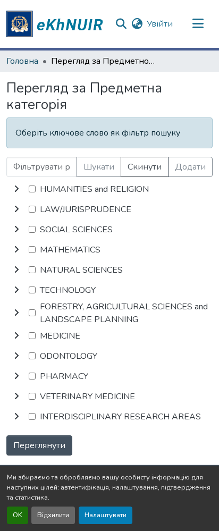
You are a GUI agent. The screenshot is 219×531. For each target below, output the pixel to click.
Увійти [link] (160, 24)
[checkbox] (32, 189)
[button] (56, 24)
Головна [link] (22, 61)
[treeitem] (109, 209)
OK (17, 515)
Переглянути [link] (39, 445)
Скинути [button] (145, 167)
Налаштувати (106, 515)
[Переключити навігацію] (198, 24)
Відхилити (53, 515)
